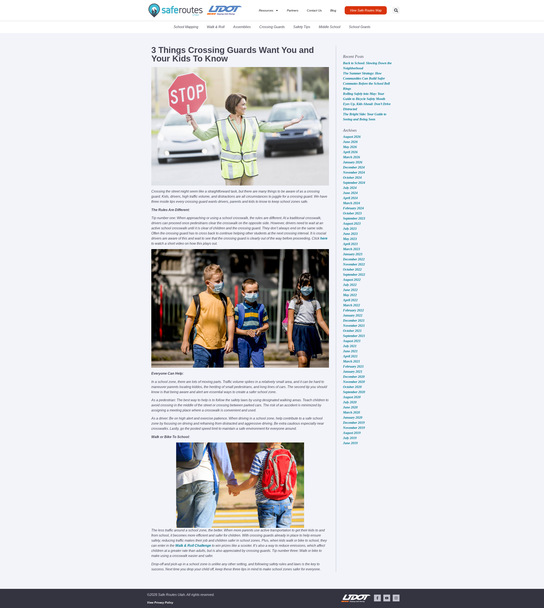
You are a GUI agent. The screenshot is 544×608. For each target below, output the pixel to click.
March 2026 (351, 157)
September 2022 (354, 274)
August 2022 (352, 279)
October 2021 (352, 331)
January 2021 (352, 371)
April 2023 (350, 244)
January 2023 (352, 254)
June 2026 (350, 142)
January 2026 (352, 162)
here (323, 238)
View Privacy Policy (160, 602)
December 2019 (354, 422)
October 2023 (352, 213)
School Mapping (186, 27)
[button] (396, 10)
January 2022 (352, 315)
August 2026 (352, 136)
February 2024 (353, 208)
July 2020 (350, 402)
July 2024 (350, 188)
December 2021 (354, 320)
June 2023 (350, 233)
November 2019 (354, 428)
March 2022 (351, 305)
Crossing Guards (272, 27)
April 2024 (350, 198)
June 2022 (350, 290)
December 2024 (354, 167)
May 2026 (350, 147)
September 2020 (354, 392)
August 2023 (352, 223)
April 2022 (350, 300)
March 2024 (351, 203)
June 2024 (350, 193)
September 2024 (354, 182)
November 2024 (354, 172)
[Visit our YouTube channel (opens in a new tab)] (386, 598)
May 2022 (350, 295)
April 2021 (350, 356)
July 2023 (350, 228)
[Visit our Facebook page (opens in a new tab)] (377, 598)
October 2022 (352, 269)
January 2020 (352, 417)
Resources (266, 10)
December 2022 (354, 259)
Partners (292, 10)
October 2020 (352, 387)
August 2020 (352, 397)
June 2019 (350, 443)
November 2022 (354, 264)
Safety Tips (301, 27)
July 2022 (350, 285)
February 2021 (353, 366)
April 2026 (350, 152)
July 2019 (350, 438)
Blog (333, 10)
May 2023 (350, 239)
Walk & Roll (216, 27)
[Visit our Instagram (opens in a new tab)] (396, 598)
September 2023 (354, 218)
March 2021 (351, 361)
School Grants (359, 27)
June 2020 (350, 407)
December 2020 (354, 376)
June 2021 (350, 351)
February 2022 (353, 310)
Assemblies (242, 27)
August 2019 (352, 433)
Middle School (329, 27)
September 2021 (354, 336)
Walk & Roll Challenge (193, 545)
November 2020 (354, 382)
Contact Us (314, 10)
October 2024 (352, 177)
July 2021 (350, 346)
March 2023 (351, 249)
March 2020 (351, 412)
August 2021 (352, 341)
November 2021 (354, 325)
